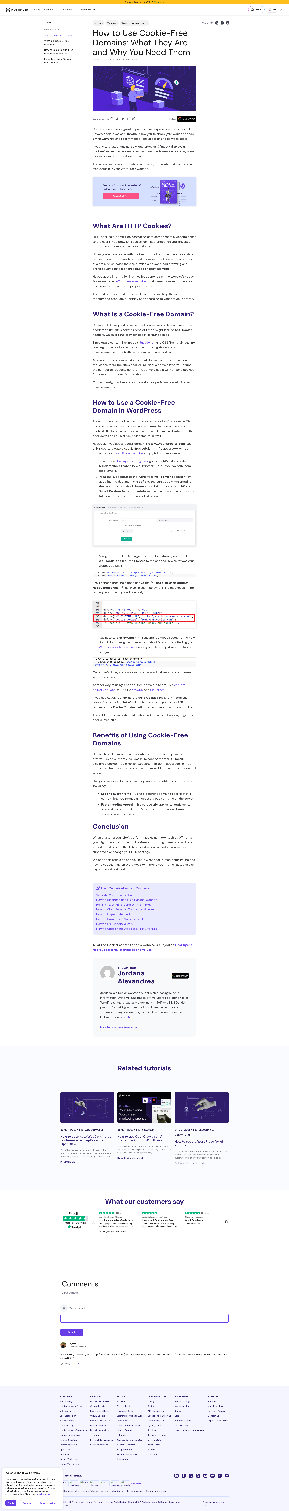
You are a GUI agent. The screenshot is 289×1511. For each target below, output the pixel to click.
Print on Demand (125, 1430)
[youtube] (205, 1475)
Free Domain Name (99, 1411)
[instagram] (190, 1475)
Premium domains (99, 1444)
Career (178, 1411)
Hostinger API (123, 1459)
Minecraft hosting (68, 1439)
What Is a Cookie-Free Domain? (56, 42)
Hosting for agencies (70, 1435)
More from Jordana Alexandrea (118, 1027)
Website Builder (124, 1406)
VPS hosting (65, 1411)
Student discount (184, 1420)
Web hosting (66, 1401)
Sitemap (152, 1449)
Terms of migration (157, 1435)
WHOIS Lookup (97, 1415)
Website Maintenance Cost (115, 895)
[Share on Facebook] (222, 23)
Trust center (154, 1444)
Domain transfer (98, 1425)
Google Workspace (69, 1459)
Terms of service (135, 1491)
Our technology (183, 1406)
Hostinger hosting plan (132, 461)
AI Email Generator (126, 1444)
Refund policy (117, 1491)
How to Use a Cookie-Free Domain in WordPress (58, 51)
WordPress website (129, 453)
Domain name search (100, 1401)
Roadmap (152, 1430)
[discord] (227, 1475)
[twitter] (198, 1475)
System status (155, 1439)
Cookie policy (44, 1493)
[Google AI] (123, 119)
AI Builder (121, 1401)
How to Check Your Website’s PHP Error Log (127, 929)
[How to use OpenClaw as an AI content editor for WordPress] (144, 1107)
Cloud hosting (66, 1425)
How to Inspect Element (113, 914)
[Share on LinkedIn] (227, 23)
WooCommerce (94, 1130)
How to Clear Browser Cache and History (125, 909)
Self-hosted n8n (68, 1415)
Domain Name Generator (129, 1425)
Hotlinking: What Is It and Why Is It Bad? (124, 905)
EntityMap (153, 1454)
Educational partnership (160, 1415)
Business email (67, 1420)
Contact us (213, 1415)
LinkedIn (125, 1017)
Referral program (156, 1420)
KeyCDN (137, 690)
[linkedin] (176, 1475)
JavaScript (147, 343)
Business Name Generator (129, 1439)
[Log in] (281, 10)
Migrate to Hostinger (127, 1454)
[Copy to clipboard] (211, 23)
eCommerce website (131, 281)
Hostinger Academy (217, 1411)
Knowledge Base (216, 1406)
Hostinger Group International (190, 1430)
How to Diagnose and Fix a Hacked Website (126, 900)
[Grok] (128, 119)
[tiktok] (219, 1475)
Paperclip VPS (66, 1454)
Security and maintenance (134, 23)
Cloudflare (157, 690)
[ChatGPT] (112, 119)
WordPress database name (118, 647)
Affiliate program (156, 1411)
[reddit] (212, 1475)
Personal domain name (101, 1439)
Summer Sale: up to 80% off (144, 2)
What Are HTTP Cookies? (58, 35)
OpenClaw (65, 1449)
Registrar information (156, 1491)
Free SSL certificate (100, 1420)
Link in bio (121, 1435)
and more (136, 1483)
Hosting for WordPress (71, 1406)
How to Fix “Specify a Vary (114, 924)
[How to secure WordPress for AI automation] (202, 1107)
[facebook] (183, 1475)
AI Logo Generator (126, 1449)
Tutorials (98, 23)
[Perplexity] (133, 119)
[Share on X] (217, 23)
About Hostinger (183, 1401)
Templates (122, 1420)
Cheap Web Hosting (69, 1464)
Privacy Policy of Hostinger (95, 1491)
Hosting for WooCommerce (73, 1430)
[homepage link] (17, 9)
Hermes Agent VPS (69, 1444)
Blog (177, 1415)
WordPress (112, 23)
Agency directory (156, 1425)
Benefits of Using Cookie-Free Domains (58, 60)
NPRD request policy (70, 1491)
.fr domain (95, 1435)
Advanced (148, 1130)
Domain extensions (99, 1430)
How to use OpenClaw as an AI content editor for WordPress (140, 1138)
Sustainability (181, 1425)
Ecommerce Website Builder (130, 1415)
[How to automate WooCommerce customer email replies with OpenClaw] (87, 1107)
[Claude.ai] (117, 119)
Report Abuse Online (218, 1420)
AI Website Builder (125, 1411)
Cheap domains (98, 1406)
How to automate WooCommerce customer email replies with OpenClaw (86, 1140)
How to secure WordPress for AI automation (199, 1143)
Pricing (37, 9)
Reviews (152, 1406)
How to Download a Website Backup (121, 919)
